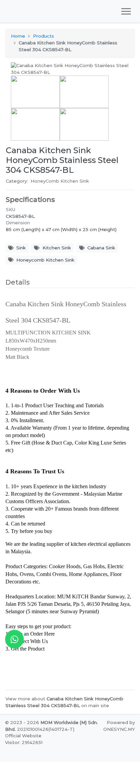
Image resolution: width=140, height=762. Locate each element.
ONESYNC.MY (119, 729)
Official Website (23, 735)
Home (18, 36)
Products (43, 36)
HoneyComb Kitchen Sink (60, 181)
